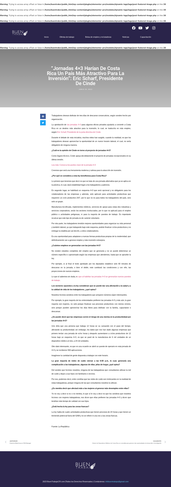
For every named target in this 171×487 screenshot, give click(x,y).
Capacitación (145, 37)
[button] (43, 116)
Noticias (125, 37)
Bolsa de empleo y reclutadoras (98, 37)
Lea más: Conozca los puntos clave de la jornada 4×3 (74, 165)
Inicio (46, 37)
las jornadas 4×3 (74, 125)
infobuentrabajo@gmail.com (117, 482)
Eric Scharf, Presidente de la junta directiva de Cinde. (79, 132)
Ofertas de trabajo (67, 37)
